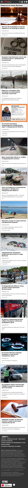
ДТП (3, 101)
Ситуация (4, 297)
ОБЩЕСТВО (4, 135)
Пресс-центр (21, 439)
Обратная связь (5, 444)
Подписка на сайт (12, 439)
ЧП (2, 330)
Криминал (5, 68)
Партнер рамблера (12, 481)
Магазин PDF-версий (7, 440)
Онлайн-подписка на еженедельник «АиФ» (13, 442)
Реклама (3, 439)
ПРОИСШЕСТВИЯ (6, 230)
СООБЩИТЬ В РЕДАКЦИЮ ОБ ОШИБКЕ (11, 446)
